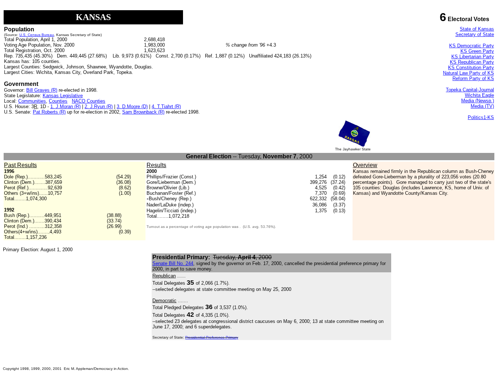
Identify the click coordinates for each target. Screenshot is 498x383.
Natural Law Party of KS (468, 73)
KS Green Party (477, 51)
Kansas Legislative (63, 95)
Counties (58, 101)
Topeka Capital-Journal (470, 89)
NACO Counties (88, 101)
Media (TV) (482, 106)
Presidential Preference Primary (211, 337)
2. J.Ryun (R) (99, 106)
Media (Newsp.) (477, 100)
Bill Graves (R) (41, 90)
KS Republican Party (472, 62)
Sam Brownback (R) (143, 112)
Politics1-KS (481, 117)
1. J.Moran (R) (65, 106)
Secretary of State (474, 34)
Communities (32, 101)
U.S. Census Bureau (36, 35)
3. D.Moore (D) (132, 106)
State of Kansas (477, 29)
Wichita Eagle (479, 95)
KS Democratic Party (471, 45)
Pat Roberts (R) (49, 112)
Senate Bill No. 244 (172, 263)
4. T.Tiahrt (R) (166, 106)
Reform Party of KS (473, 78)
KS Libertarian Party (472, 56)
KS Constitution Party (471, 67)
